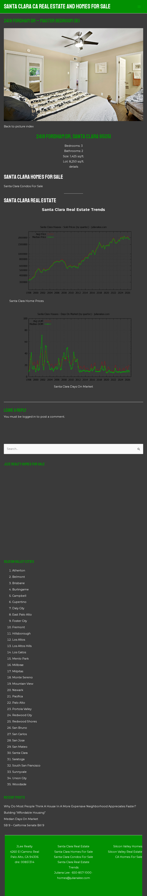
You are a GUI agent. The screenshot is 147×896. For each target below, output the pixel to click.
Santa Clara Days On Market (73, 386)
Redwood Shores (24, 721)
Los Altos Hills (22, 646)
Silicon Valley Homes (127, 846)
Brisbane (18, 583)
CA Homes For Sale (128, 857)
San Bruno (19, 728)
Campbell (19, 596)
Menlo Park (20, 658)
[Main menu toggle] (139, 7)
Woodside (19, 784)
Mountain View (22, 683)
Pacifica (17, 696)
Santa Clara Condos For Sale (23, 186)
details (73, 166)
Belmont (18, 577)
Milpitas (17, 671)
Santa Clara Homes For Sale (33, 176)
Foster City (19, 621)
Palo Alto (18, 702)
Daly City (18, 608)
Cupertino (19, 602)
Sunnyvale (19, 772)
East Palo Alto (22, 614)
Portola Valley (22, 709)
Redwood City (22, 715)
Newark (17, 690)
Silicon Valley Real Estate (125, 851)
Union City (19, 778)
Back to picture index (19, 126)
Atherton (18, 570)
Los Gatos (19, 652)
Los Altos (18, 639)
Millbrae (18, 665)
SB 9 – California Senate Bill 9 (24, 825)
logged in (29, 416)
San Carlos (19, 734)
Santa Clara (20, 753)
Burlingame (20, 589)
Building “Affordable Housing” (25, 812)
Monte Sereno (22, 677)
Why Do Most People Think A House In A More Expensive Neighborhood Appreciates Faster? (70, 806)
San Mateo (19, 746)
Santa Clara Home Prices (26, 301)
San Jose (18, 740)
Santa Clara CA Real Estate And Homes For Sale (57, 6)
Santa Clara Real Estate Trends (73, 209)
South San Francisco (26, 765)
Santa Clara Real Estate (30, 200)
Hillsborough (21, 633)
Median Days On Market (21, 819)
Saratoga (18, 759)
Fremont (18, 627)
